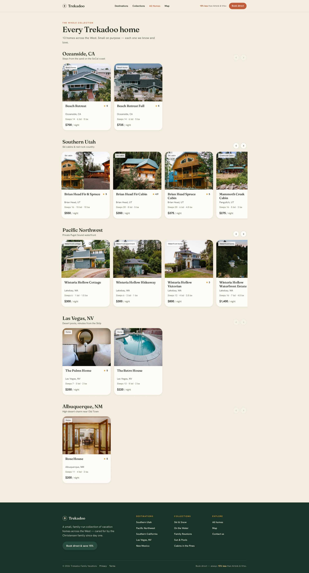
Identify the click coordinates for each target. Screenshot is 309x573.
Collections (138, 6)
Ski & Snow (180, 522)
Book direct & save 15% (80, 545)
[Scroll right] (243, 57)
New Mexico (143, 545)
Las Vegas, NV (143, 540)
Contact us (218, 534)
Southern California (146, 534)
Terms (112, 565)
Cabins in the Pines (184, 545)
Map (167, 6)
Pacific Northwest (145, 528)
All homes (217, 522)
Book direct (238, 5)
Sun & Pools (180, 540)
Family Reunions (183, 534)
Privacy (103, 565)
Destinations (121, 6)
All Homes (154, 6)
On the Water (181, 528)
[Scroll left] (236, 57)
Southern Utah (144, 522)
